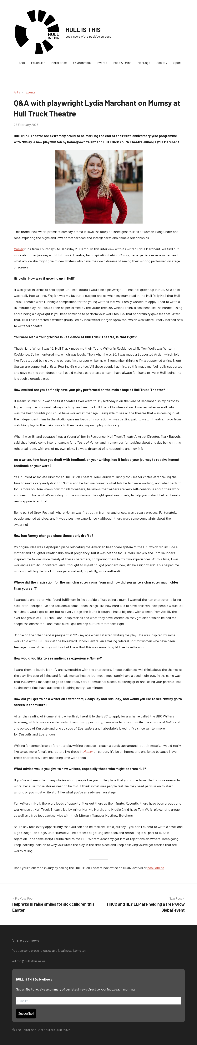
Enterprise (59, 62)
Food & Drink (122, 62)
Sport (177, 62)
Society (161, 62)
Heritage (144, 62)
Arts (22, 62)
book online (155, 868)
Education (38, 62)
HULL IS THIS (83, 29)
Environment (82, 62)
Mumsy (88, 751)
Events (102, 62)
